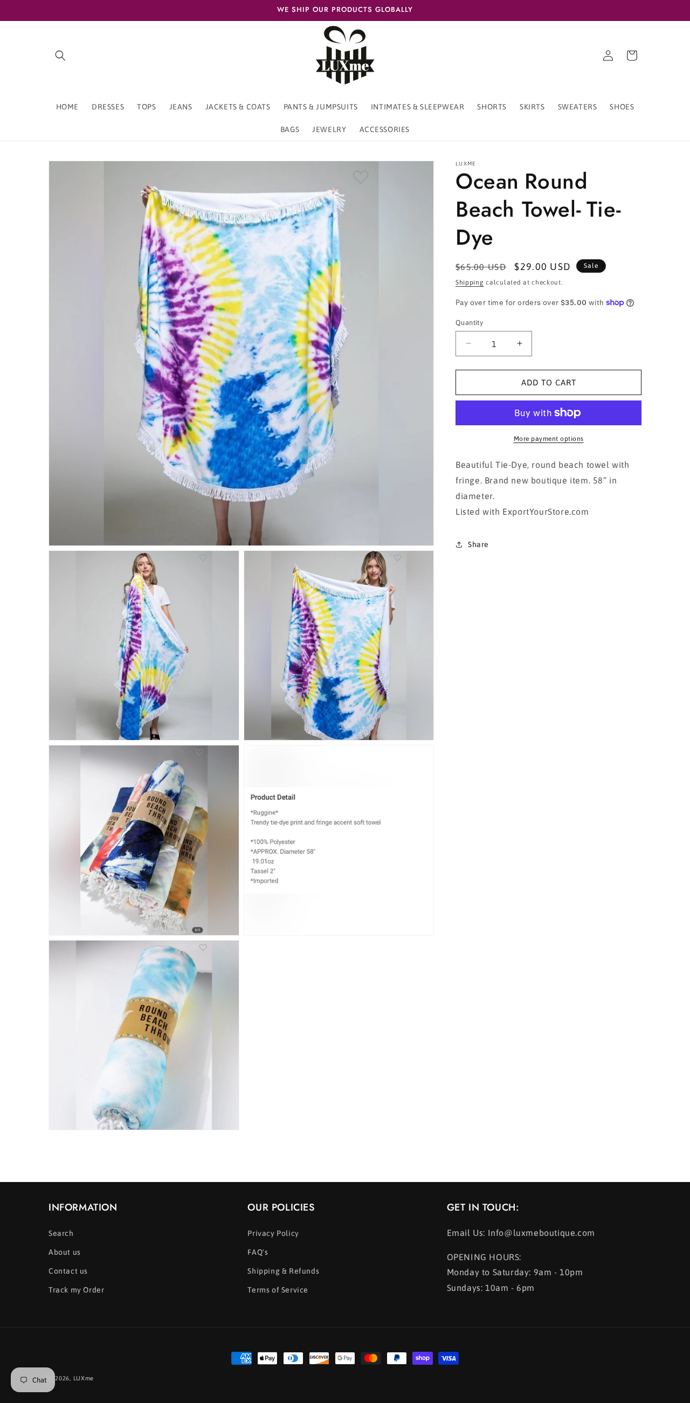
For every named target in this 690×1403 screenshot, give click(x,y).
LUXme (83, 1378)
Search (61, 1233)
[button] (60, 55)
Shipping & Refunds (283, 1271)
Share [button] (478, 544)
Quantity (469, 322)
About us (65, 1252)
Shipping (470, 282)
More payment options (549, 439)
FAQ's (257, 1252)
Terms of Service (277, 1289)
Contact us (68, 1271)
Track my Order (76, 1289)
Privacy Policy (273, 1233)
